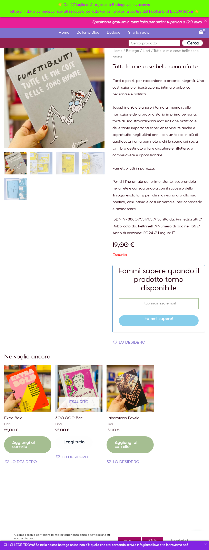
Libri (146, 51)
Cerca (193, 43)
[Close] (205, 20)
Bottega (113, 32)
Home (64, 32)
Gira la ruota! (139, 32)
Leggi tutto (73, 442)
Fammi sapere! (159, 319)
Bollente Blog (88, 32)
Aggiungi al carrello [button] (23, 445)
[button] (128, 342)
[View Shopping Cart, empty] (201, 33)
